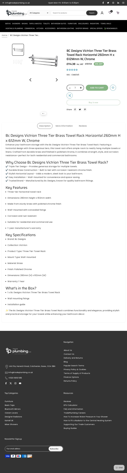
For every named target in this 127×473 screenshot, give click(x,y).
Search (91, 13)
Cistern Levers (11, 413)
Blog (66, 362)
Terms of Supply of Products (77, 373)
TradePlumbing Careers (75, 413)
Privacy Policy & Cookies (75, 369)
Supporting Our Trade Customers (79, 424)
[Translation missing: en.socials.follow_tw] (11, 383)
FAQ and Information (73, 409)
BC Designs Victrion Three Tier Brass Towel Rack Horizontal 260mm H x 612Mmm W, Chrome (91, 54)
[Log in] (102, 13)
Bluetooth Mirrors (13, 409)
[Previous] (30, 80)
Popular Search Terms (74, 365)
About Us (68, 350)
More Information (64, 125)
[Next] (56, 80)
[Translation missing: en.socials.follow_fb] (6, 383)
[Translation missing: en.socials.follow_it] (15, 383)
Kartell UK (9, 420)
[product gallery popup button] (56, 50)
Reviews (83, 125)
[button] (72, 70)
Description (44, 125)
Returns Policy (70, 381)
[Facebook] (75, 109)
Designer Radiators (13, 417)
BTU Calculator (70, 405)
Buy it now (93, 102)
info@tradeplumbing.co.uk (20, 372)
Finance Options (71, 377)
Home (4, 35)
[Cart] (118, 13)
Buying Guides (70, 428)
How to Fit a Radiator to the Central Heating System (88, 420)
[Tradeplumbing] (16, 12)
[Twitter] (80, 109)
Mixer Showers (11, 424)
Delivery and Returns (73, 358)
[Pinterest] (85, 109)
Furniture (9, 401)
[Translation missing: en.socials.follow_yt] (20, 383)
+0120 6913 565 (15, 378)
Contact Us (69, 354)
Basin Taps (10, 405)
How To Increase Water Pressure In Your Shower (86, 417)
